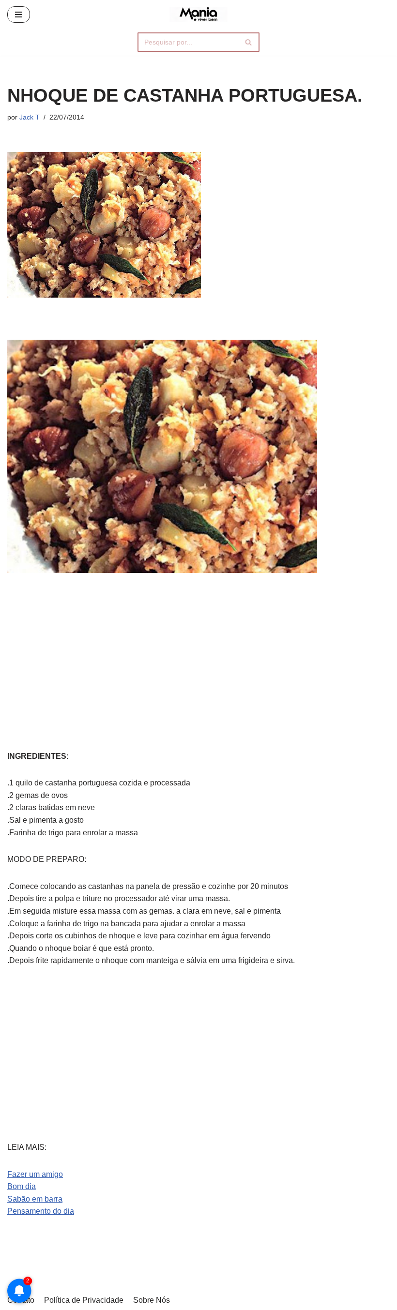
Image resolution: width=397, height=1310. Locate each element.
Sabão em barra (34, 1199)
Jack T (29, 117)
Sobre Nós (151, 1300)
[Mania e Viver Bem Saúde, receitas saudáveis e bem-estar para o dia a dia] (198, 14)
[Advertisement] (198, 650)
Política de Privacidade (83, 1300)
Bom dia (21, 1186)
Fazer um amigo (35, 1174)
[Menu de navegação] (18, 14)
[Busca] (249, 42)
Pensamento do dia (40, 1211)
